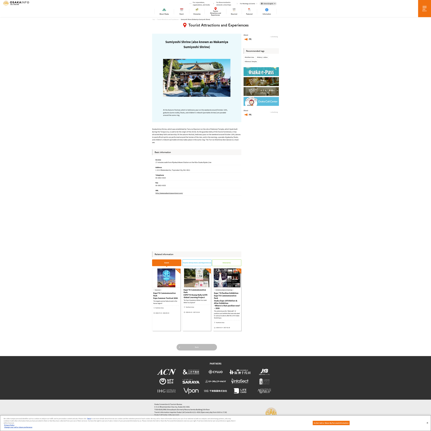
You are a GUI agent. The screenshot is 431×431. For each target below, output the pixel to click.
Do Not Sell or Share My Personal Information (331, 423)
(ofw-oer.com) (173, 415)
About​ (164, 14)
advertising (274, 37)
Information (267, 14)
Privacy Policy (9, 425)
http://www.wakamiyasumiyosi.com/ (169, 193)
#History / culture (262, 57)
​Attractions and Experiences (215, 13)
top (154, 19)
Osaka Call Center (161, 415)
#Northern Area (249, 57)
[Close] (427, 422)
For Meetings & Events (247, 3)
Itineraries (197, 14)
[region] (215, 423)
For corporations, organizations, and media (201, 3)
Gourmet (234, 14)
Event (182, 14)
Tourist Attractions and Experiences (168, 19)
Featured (249, 14)
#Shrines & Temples (251, 61)
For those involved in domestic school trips (223, 3)
